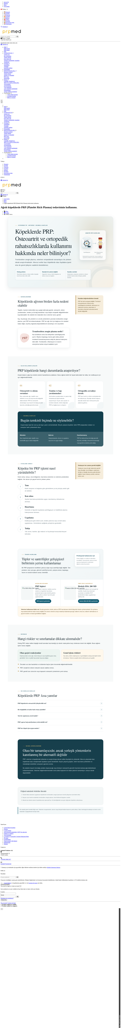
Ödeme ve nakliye (8, 833)
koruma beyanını (33, 883)
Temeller (6, 66)
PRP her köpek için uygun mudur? (28, 728)
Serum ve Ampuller (9, 75)
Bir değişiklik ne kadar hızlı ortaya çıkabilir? (32, 709)
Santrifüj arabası (8, 68)
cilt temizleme (7, 85)
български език (9, 22)
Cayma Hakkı (7, 830)
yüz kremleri (7, 84)
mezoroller (6, 78)
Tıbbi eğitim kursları (12, 94)
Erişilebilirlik (7, 839)
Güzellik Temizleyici (9, 81)
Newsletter (7, 6)
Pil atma (6, 838)
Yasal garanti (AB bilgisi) (10, 841)
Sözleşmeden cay (5, 884)
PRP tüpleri (7, 48)
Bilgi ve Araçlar (11, 97)
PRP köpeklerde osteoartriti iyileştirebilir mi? (32, 703)
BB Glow (6, 77)
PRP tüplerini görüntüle (43, 601)
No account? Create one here (8, 903)
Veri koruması (7, 835)
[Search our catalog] (17, 36)
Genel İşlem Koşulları (9, 827)
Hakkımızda (7, 842)
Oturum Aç (5, 180)
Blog (5, 5)
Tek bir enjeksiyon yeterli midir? (28, 716)
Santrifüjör (6, 65)
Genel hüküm (7, 883)
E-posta (3, 892)
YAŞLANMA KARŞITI (10, 91)
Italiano (7, 18)
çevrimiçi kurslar (11, 96)
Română (7, 21)
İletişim (6, 3)
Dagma (6, 829)
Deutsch (7, 12)
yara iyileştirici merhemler (10, 88)
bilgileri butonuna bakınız (53, 867)
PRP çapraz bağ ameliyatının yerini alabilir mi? (33, 722)
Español (7, 16)
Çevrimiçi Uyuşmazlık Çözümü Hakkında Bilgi (16, 836)
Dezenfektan (7, 90)
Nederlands (8, 24)
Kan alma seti (7, 59)
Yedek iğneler (7, 57)
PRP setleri (7, 50)
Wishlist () (5, 26)
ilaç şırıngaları (7, 56)
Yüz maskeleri (7, 87)
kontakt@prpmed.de (6, 864)
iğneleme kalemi (8, 72)
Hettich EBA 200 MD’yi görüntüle (88, 601)
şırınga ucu (7, 54)
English (7, 13)
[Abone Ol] (17, 877)
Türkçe (7, 19)
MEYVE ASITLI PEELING (11, 82)
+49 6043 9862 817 (6, 859)
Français (7, 15)
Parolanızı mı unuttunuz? (7, 898)
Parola (2, 895)
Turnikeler (6, 62)
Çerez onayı (119, 1021)
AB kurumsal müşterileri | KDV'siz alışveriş (15, 832)
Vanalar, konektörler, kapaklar (11, 60)
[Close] (2, 102)
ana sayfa (6, 2)
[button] (8, 93)
